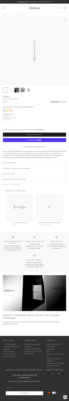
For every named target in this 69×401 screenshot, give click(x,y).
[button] (55, 102)
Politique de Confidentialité (55, 363)
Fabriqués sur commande (33, 351)
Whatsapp (6, 349)
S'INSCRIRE (24, 393)
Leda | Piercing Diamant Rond (49, 222)
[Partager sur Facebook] (11, 184)
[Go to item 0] (5, 90)
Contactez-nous (8, 351)
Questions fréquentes (10, 354)
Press (48, 351)
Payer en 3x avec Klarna (54, 344)
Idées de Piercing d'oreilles (55, 354)
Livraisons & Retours (9, 356)
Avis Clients (50, 349)
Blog (47, 356)
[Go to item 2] (16, 90)
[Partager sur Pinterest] (16, 184)
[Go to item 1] (11, 90)
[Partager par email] (18, 184)
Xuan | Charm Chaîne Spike (18, 14)
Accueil (5, 14)
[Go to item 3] (22, 90)
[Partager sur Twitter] (13, 184)
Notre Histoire (50, 347)
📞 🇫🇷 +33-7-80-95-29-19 (11, 347)
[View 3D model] (28, 90)
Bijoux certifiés (29, 354)
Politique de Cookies (53, 366)
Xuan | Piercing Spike (20, 222)
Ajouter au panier (34, 134)
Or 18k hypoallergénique (32, 349)
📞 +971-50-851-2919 (9, 344)
